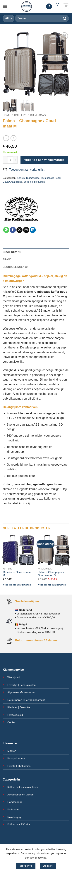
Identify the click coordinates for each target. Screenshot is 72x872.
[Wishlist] (66, 6)
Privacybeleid (15, 714)
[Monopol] (21, 208)
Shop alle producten (34, 181)
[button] (5, 6)
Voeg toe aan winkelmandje (44, 159)
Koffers (20, 115)
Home (7, 115)
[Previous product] (13, 138)
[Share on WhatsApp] (6, 230)
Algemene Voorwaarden (21, 692)
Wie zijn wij (13, 677)
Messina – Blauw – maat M (17, 574)
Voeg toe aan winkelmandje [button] (17, 585)
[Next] (63, 63)
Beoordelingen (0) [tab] (15, 267)
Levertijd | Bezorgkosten (21, 684)
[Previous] (8, 63)
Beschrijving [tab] (12, 252)
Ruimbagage (38, 115)
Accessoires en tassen (20, 794)
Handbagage (15, 801)
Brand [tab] (7, 259)
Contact (11, 722)
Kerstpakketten (16, 758)
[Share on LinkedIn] (33, 230)
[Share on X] (19, 230)
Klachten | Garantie (18, 707)
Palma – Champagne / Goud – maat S (51, 574)
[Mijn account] (49, 7)
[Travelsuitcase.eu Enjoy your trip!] (26, 6)
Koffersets (13, 809)
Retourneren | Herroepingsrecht (26, 699)
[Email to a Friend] (26, 230)
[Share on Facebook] (13, 230)
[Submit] (64, 18)
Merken (11, 750)
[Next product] (6, 138)
